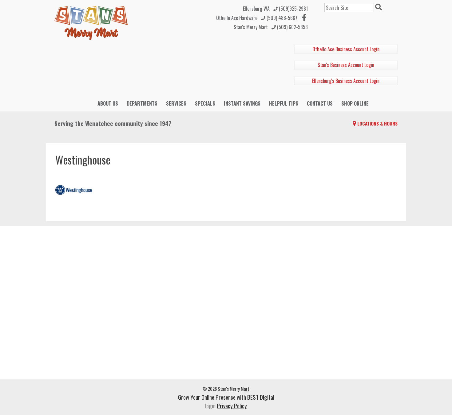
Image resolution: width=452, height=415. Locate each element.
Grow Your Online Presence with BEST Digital (226, 397)
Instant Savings (242, 103)
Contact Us (320, 103)
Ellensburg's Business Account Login (345, 80)
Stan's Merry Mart (251, 27)
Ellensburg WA (256, 8)
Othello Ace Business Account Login (345, 49)
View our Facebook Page (304, 17)
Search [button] (379, 7)
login (210, 405)
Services (176, 103)
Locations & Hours (377, 123)
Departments (142, 103)
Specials (205, 103)
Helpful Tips (283, 103)
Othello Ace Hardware (236, 17)
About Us (107, 103)
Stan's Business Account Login (346, 64)
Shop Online (355, 103)
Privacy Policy (232, 405)
